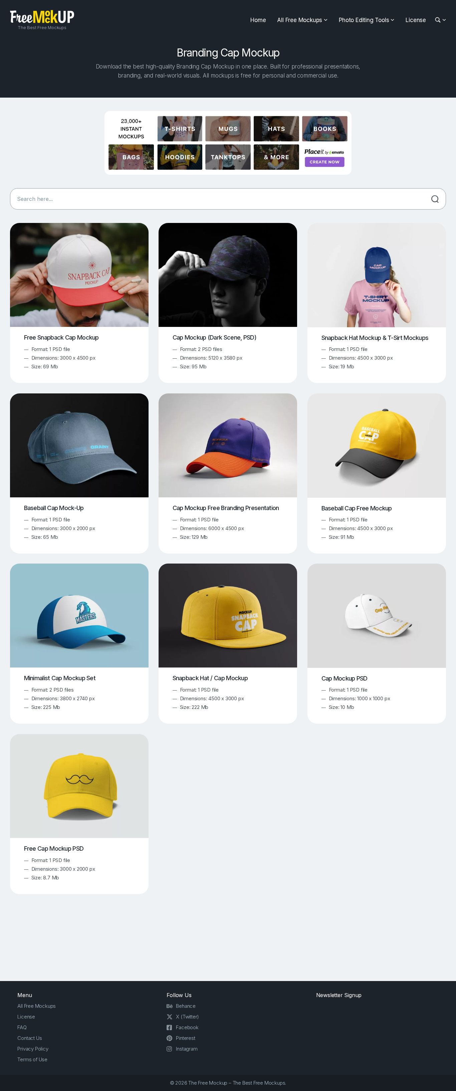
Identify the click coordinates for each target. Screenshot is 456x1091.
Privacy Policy (32, 1049)
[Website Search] (439, 20)
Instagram (186, 1049)
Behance (186, 1006)
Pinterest (185, 1038)
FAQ (21, 1027)
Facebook (187, 1027)
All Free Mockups (299, 20)
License (416, 20)
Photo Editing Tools (364, 20)
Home (258, 20)
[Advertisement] (228, 943)
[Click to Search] (435, 199)
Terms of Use (32, 1059)
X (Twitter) (187, 1016)
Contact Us (29, 1038)
